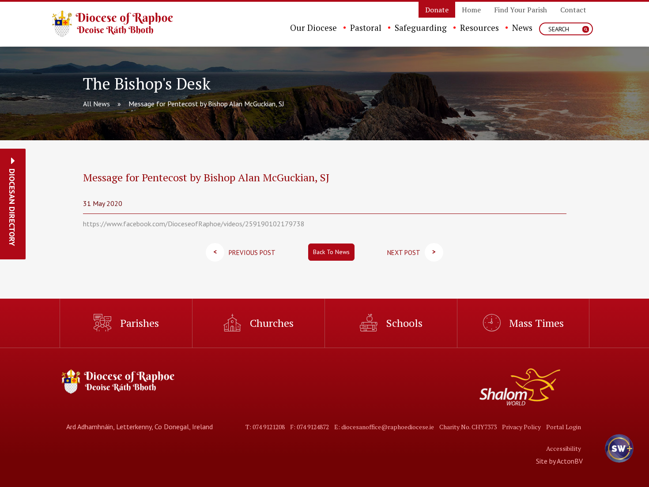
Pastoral (365, 27)
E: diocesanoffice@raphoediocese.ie (384, 427)
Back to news (331, 252)
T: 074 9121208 (265, 427)
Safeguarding (421, 27)
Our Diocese (313, 27)
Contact (573, 10)
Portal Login (563, 427)
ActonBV (570, 461)
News (522, 27)
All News (96, 103)
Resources (479, 27)
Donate (437, 10)
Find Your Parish (520, 10)
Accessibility (563, 448)
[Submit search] (585, 29)
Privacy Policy (521, 427)
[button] (12, 207)
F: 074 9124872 (309, 427)
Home (471, 10)
